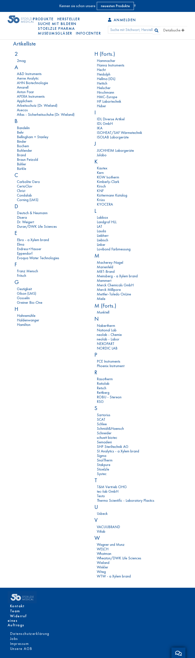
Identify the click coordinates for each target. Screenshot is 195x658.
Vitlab (101, 531)
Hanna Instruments (110, 65)
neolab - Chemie (109, 334)
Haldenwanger (28, 320)
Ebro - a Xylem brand (33, 240)
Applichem (24, 101)
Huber (101, 106)
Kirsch (101, 186)
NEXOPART (105, 343)
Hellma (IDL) (106, 78)
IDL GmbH (105, 123)
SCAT (101, 419)
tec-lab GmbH (107, 491)
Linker (101, 244)
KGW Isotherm (108, 177)
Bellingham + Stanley (32, 137)
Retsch (101, 388)
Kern (100, 172)
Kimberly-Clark (108, 181)
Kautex (102, 168)
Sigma (101, 455)
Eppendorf (24, 253)
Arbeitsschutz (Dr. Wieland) (37, 105)
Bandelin (23, 128)
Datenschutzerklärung (29, 633)
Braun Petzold (27, 159)
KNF (100, 190)
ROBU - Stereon (109, 397)
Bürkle (21, 168)
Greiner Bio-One (29, 302)
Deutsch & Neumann (32, 213)
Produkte (43, 19)
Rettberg (103, 392)
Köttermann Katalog (112, 195)
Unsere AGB (21, 648)
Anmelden (124, 20)
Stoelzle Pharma (56, 28)
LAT (99, 226)
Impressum (19, 643)
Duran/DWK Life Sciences (37, 226)
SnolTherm (104, 460)
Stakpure (103, 464)
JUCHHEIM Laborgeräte (115, 150)
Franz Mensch (27, 271)
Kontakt (17, 606)
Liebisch (102, 240)
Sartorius (103, 415)
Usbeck (102, 513)
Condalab (24, 195)
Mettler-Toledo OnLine (114, 294)
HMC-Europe (107, 97)
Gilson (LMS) (26, 293)
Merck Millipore (109, 289)
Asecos (22, 110)
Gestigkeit (24, 289)
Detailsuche (172, 30)
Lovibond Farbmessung (114, 249)
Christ (21, 190)
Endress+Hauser (29, 249)
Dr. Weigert (25, 222)
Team (15, 611)
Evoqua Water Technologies (38, 258)
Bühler (21, 164)
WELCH (102, 549)
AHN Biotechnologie (32, 83)
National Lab (107, 330)
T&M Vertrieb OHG (112, 487)
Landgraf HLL (107, 222)
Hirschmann (105, 92)
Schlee (102, 424)
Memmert (104, 280)
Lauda (101, 231)
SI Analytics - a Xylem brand (118, 451)
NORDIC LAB (107, 348)
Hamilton (23, 324)
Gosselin (23, 298)
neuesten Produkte (115, 6)
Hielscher (104, 88)
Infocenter (88, 33)
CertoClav (24, 186)
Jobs (14, 638)
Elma (20, 244)
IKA (99, 128)
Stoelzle (103, 469)
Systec (102, 473)
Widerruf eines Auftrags (17, 620)
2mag (21, 60)
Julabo (102, 155)
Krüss (101, 199)
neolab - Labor (108, 339)
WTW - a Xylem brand (114, 576)
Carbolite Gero (28, 181)
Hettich (102, 83)
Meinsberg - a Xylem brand (117, 276)
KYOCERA (105, 204)
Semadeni (104, 442)
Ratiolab (103, 383)
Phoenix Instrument (110, 366)
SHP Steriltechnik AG (112, 446)
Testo (101, 496)
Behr (20, 132)
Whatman (104, 553)
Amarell (23, 87)
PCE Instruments (108, 361)
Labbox (102, 217)
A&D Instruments (29, 73)
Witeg (101, 571)
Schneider (104, 433)
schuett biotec (107, 437)
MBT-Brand (106, 271)
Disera (22, 217)
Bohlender (24, 150)
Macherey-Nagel (110, 262)
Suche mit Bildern (57, 23)
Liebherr (103, 235)
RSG (100, 401)
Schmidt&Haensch (110, 428)
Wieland (103, 562)
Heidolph (103, 74)
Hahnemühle (26, 315)
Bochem (23, 146)
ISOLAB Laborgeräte (113, 137)
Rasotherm (105, 379)
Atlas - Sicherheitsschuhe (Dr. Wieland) (45, 114)
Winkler (102, 567)
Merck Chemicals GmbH (115, 285)
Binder (21, 141)
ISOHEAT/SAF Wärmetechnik (119, 132)
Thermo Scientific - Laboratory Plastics (125, 500)
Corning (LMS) (27, 199)
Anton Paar (25, 92)
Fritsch (21, 275)
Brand (21, 155)
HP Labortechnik (109, 101)
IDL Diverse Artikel (111, 119)
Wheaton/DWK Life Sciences (119, 558)
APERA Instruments (31, 96)
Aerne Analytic (28, 78)
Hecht (101, 69)
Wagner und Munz (111, 544)
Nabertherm (106, 325)
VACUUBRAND (108, 527)
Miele (101, 298)
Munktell (103, 312)
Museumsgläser (55, 33)
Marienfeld (105, 267)
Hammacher (106, 60)
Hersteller (68, 19)
